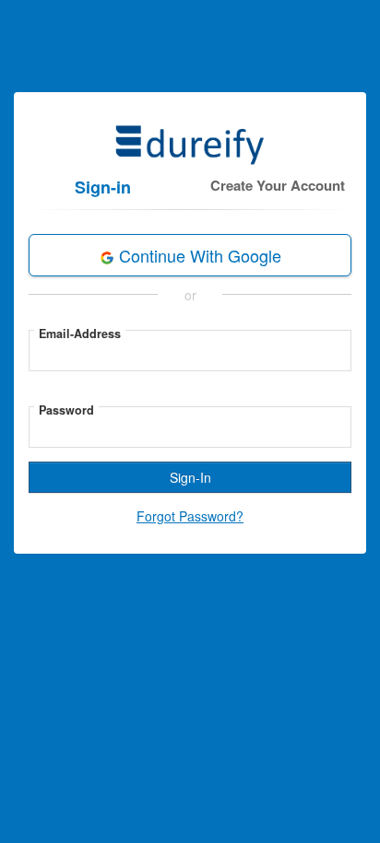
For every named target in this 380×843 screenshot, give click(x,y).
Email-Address (80, 333)
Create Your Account (277, 185)
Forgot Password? (190, 516)
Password (66, 410)
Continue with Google (197, 255)
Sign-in (103, 187)
